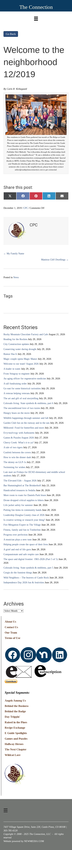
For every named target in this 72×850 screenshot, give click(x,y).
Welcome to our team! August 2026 (21, 363)
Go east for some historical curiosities (22, 388)
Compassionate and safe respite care (21, 554)
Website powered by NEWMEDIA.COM (23, 841)
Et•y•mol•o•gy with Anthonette (18, 433)
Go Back (11, 34)
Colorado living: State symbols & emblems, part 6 (28, 403)
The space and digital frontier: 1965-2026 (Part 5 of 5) (30, 559)
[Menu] (36, 18)
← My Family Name (13, 253)
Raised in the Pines (16, 722)
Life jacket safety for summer (18, 505)
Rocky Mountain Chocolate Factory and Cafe (25, 334)
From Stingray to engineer (16, 373)
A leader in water (11, 369)
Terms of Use (12, 638)
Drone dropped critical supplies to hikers (23, 500)
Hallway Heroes (14, 744)
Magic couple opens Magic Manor (20, 359)
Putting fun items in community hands (22, 510)
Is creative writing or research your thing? (24, 520)
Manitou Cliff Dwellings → (55, 259)
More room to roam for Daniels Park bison (24, 495)
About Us (10, 621)
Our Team (11, 632)
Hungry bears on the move (16, 413)
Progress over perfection (15, 534)
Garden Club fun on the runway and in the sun (26, 423)
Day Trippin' (12, 716)
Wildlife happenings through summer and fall (25, 418)
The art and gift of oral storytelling (20, 398)
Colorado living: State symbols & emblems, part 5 (28, 567)
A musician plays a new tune (17, 539)
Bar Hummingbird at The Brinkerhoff (22, 485)
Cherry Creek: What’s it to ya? (18, 442)
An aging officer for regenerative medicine (24, 378)
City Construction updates (16, 344)
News (16, 277)
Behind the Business (16, 705)
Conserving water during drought (19, 349)
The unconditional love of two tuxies (21, 408)
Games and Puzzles (16, 738)
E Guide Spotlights (16, 733)
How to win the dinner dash (17, 457)
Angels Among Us (15, 700)
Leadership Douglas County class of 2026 (24, 515)
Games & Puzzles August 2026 (18, 437)
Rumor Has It (10, 354)
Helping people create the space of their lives (25, 544)
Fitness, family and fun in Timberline (22, 530)
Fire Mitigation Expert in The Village (22, 524)
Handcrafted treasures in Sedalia (19, 490)
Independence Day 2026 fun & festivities (23, 582)
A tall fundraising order (15, 383)
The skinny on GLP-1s (14, 462)
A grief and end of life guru (17, 549)
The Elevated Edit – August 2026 (20, 480)
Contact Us (11, 627)
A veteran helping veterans (16, 393)
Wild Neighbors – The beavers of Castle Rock (26, 577)
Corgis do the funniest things (17, 572)
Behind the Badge (15, 711)
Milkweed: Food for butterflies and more (23, 427)
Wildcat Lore (12, 755)
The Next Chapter (15, 749)
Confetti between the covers (17, 452)
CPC (25, 208)
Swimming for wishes (14, 467)
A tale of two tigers (13, 447)
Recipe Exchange (15, 727)
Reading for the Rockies (15, 339)
